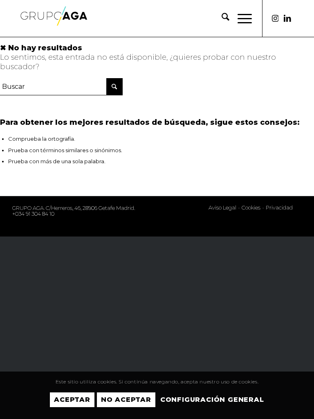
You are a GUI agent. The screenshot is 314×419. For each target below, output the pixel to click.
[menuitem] (221, 18)
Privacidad (279, 207)
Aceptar (72, 399)
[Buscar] (221, 18)
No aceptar (126, 399)
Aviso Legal (222, 207)
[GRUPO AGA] (53, 24)
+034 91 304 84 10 (33, 213)
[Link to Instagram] (275, 18)
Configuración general (212, 399)
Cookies (251, 207)
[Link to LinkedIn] (287, 18)
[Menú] (240, 18)
